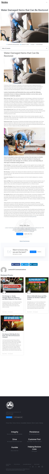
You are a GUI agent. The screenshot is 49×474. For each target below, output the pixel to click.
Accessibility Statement (26, 423)
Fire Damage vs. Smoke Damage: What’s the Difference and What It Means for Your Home (12, 297)
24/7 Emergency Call (18, 417)
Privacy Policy (9, 423)
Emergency (22, 229)
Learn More (33, 251)
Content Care (33, 229)
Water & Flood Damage (24, 241)
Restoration (27, 229)
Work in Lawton (35, 423)
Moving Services (32, 216)
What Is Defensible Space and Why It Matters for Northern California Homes (36, 297)
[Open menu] (46, 2)
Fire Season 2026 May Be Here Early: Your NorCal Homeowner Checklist (11, 335)
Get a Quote (19, 234)
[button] (46, 48)
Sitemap (41, 423)
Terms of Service (16, 423)
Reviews (39, 251)
